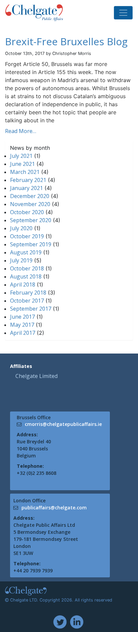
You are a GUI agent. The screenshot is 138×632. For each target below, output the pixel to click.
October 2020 (27, 212)
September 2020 (30, 220)
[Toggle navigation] (123, 12)
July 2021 (21, 156)
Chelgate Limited (36, 376)
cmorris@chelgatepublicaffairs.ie (63, 424)
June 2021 (22, 164)
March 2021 (25, 172)
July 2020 (21, 228)
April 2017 (22, 332)
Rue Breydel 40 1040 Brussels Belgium (34, 448)
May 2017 (22, 324)
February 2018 (28, 292)
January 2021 (26, 188)
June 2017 (22, 316)
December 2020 (29, 196)
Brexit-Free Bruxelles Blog (66, 41)
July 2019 (21, 260)
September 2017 (30, 308)
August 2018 (26, 276)
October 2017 (27, 300)
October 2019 (27, 236)
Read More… (20, 131)
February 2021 (28, 180)
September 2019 (30, 244)
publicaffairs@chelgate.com (54, 507)
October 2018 (27, 268)
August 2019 (26, 252)
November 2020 (30, 204)
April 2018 (22, 284)
